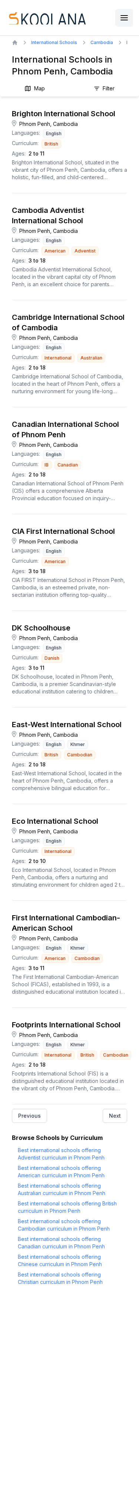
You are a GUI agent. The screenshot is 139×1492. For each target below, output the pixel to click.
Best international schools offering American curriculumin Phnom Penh (61, 1171)
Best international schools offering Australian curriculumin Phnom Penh (61, 1189)
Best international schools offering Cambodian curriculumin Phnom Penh (64, 1225)
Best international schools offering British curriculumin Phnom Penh (67, 1207)
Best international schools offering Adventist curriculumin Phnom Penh (61, 1154)
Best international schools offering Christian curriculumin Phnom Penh (60, 1278)
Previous (29, 1116)
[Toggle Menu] (124, 18)
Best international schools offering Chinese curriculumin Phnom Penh (60, 1260)
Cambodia (101, 42)
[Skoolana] (46, 17)
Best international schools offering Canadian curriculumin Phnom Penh (61, 1243)
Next (115, 1116)
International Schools (54, 42)
